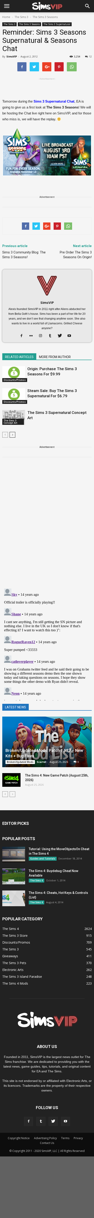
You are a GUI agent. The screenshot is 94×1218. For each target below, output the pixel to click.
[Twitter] (61, 336)
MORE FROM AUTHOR (55, 357)
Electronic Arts (13, 970)
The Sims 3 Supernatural (57, 24)
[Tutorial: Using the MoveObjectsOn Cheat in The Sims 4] (13, 854)
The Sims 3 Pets (14, 963)
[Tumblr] (52, 336)
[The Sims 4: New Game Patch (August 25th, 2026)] (11, 780)
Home (6, 17)
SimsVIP (11, 56)
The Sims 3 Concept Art (10, 421)
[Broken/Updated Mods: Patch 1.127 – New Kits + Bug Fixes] (47, 742)
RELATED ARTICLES (19, 357)
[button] (87, 6)
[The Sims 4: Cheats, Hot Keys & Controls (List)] (13, 898)
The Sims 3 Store (15, 935)
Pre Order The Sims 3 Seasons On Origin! (76, 254)
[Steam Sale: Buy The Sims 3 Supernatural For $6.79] (13, 396)
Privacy (78, 1138)
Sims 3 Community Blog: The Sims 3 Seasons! (24, 254)
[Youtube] (71, 336)
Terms (65, 1138)
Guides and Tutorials (42, 858)
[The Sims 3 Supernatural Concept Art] (13, 417)
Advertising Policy (45, 1138)
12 (90, 56)
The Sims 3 (9, 24)
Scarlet (41, 762)
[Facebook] (23, 336)
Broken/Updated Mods (20, 762)
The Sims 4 (36, 880)
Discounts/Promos (15, 380)
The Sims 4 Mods (15, 983)
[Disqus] (47, 526)
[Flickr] (33, 336)
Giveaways (10, 956)
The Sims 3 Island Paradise (22, 976)
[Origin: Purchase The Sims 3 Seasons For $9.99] (13, 374)
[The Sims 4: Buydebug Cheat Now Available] (13, 876)
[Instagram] (42, 336)
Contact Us (47, 1143)
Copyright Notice (19, 1138)
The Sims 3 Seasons (29, 24)
